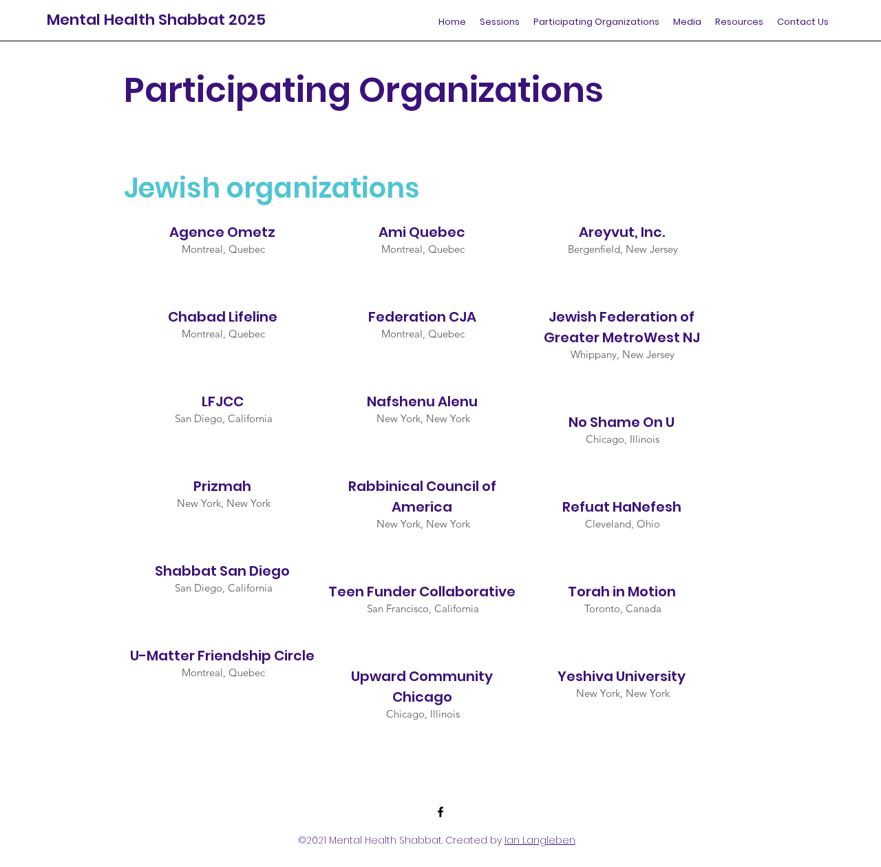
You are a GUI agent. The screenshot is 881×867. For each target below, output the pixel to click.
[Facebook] (440, 812)
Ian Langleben (540, 840)
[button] (596, 22)
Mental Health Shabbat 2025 (156, 19)
